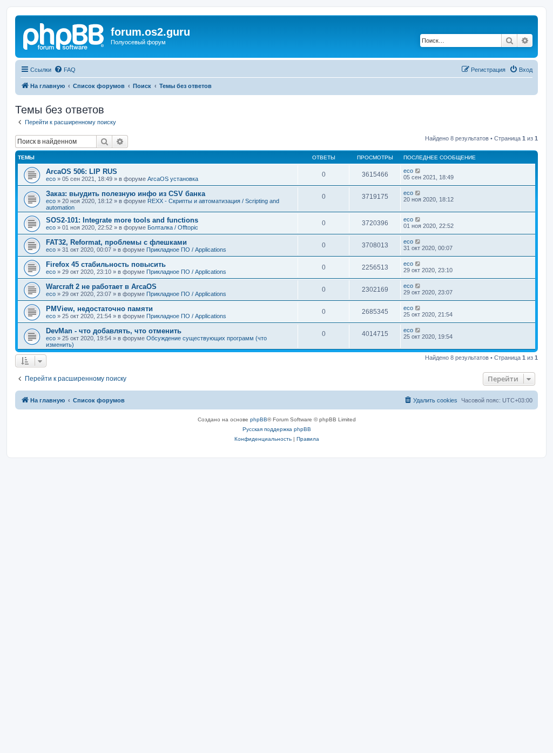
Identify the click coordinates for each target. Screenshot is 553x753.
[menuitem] (65, 69)
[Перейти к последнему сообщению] (418, 170)
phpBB (258, 419)
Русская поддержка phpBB (276, 429)
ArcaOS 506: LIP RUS (81, 171)
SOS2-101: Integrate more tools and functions (122, 220)
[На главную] (64, 35)
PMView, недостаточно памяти (99, 309)
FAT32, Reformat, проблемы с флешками (116, 242)
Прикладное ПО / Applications (186, 249)
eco (51, 179)
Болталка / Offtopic (172, 227)
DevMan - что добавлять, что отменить (113, 331)
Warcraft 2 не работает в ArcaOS (101, 287)
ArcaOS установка (172, 179)
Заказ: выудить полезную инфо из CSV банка (125, 194)
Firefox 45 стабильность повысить (106, 264)
